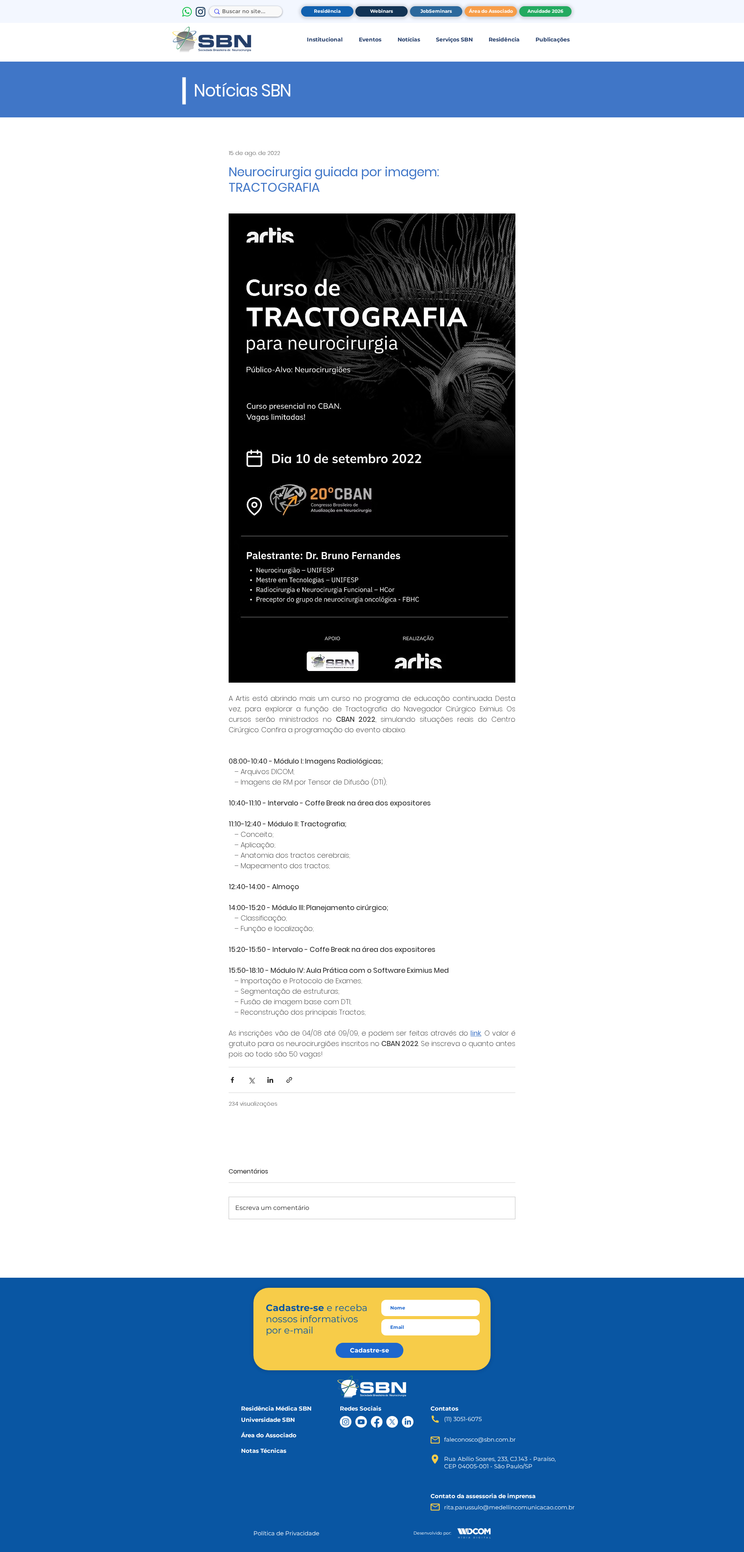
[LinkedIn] (407, 1422)
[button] (324, 39)
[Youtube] (361, 1422)
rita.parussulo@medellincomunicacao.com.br (509, 1507)
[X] (392, 1422)
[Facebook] (376, 1422)
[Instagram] (345, 1422)
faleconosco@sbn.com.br (480, 1439)
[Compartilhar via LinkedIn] (270, 1080)
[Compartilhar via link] (289, 1080)
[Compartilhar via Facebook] (232, 1080)
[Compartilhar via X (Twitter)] (251, 1080)
